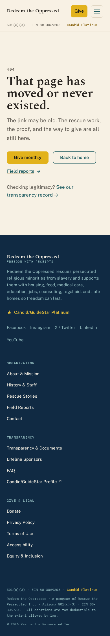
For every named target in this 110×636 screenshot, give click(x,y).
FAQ (11, 470)
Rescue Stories (22, 396)
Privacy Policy (21, 522)
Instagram (40, 327)
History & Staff (22, 384)
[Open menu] (97, 11)
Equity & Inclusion (25, 556)
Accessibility (20, 544)
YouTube (15, 339)
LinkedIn (88, 327)
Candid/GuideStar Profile (34, 481)
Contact (14, 418)
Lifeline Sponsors (24, 459)
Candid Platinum (82, 24)
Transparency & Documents (34, 448)
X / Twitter (65, 327)
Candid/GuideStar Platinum (38, 313)
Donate (14, 511)
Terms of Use (20, 533)
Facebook (16, 327)
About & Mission (23, 373)
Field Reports (20, 407)
